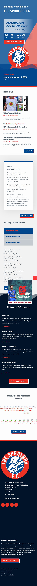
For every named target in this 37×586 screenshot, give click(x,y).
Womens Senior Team (13, 242)
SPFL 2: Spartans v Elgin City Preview (15, 127)
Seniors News (14, 115)
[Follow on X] (3, 505)
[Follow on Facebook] (7, 505)
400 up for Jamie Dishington (12, 113)
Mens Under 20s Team (13, 236)
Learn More (6, 326)
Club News (29, 151)
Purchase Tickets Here (14, 42)
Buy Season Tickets (10, 560)
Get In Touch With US (18, 381)
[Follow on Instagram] (12, 505)
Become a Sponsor (18, 431)
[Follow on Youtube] (16, 505)
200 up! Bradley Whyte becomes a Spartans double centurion (17, 138)
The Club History (26, 215)
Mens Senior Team (12, 230)
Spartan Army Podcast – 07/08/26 (15, 77)
